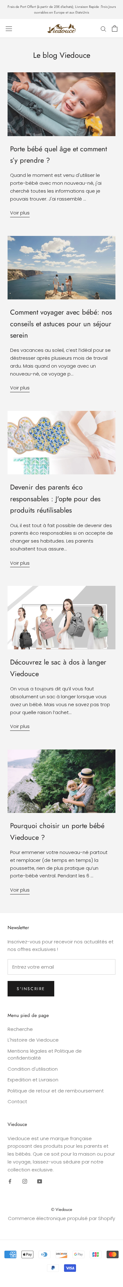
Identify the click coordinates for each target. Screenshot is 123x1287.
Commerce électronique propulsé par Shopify (61, 1218)
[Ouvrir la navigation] (9, 28)
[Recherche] (103, 28)
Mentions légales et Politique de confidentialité (45, 1054)
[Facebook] (10, 1181)
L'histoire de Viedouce (33, 1040)
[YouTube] (39, 1181)
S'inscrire (31, 989)
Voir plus (20, 212)
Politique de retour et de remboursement (56, 1090)
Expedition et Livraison (33, 1079)
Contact (17, 1101)
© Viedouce (61, 1209)
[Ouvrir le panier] (114, 28)
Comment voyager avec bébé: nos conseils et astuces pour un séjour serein (61, 323)
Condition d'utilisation (33, 1069)
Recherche (20, 1029)
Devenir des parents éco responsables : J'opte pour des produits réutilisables (55, 498)
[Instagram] (24, 1181)
